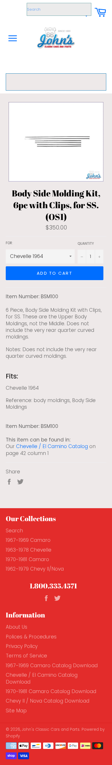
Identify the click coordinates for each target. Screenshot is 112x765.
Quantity (86, 243)
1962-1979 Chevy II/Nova (35, 568)
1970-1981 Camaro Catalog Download (51, 691)
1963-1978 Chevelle (28, 549)
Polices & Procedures (31, 636)
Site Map (16, 710)
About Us (16, 627)
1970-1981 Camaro (27, 559)
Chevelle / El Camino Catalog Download (42, 678)
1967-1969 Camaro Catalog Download (52, 665)
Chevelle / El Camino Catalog (52, 446)
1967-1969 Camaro (28, 540)
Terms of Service (26, 655)
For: (9, 243)
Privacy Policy (22, 646)
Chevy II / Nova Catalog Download (47, 700)
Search (14, 530)
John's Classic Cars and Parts (51, 729)
